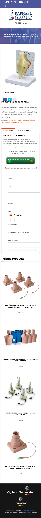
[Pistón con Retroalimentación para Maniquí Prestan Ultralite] (20, 445)
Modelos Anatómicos (30, 34)
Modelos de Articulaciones (12, 36)
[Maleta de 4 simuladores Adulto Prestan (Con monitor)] (20, 338)
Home (6, 34)
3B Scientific (12, 120)
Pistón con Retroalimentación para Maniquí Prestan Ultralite (20, 467)
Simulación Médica (15, 34)
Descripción (8, 131)
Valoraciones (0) (24, 131)
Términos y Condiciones (28, 510)
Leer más (20, 298)
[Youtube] (5, 6)
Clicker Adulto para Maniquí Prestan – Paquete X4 (20, 414)
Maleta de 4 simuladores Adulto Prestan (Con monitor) (20, 360)
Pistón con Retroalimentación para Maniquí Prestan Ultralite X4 (20, 306)
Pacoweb (32, 515)
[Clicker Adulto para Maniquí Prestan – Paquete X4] (20, 392)
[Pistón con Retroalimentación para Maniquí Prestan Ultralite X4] (20, 284)
